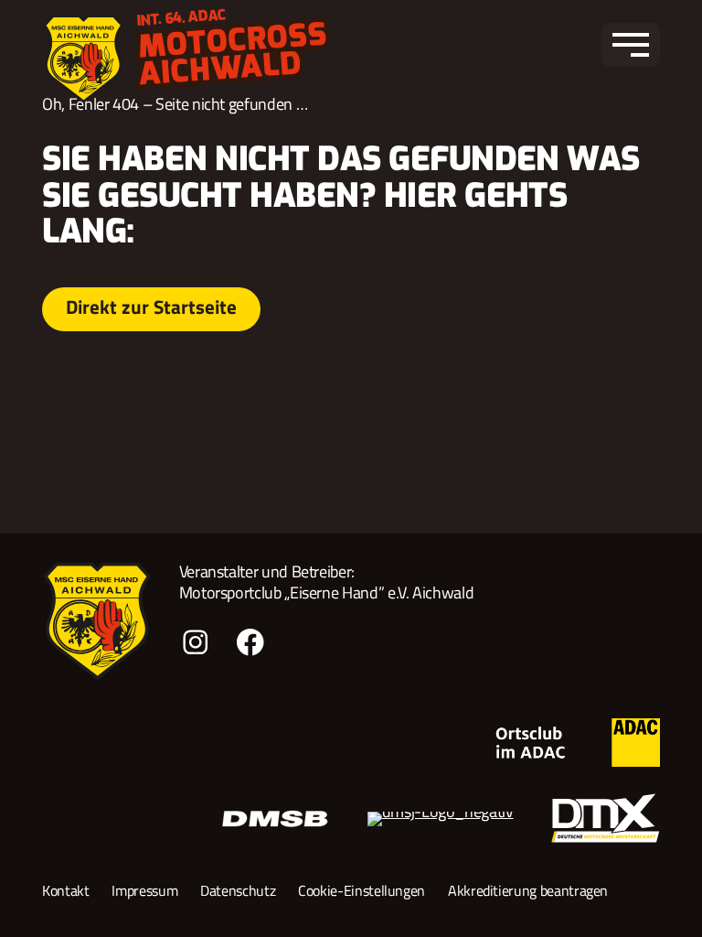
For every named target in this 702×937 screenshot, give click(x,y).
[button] (630, 45)
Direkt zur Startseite (151, 306)
